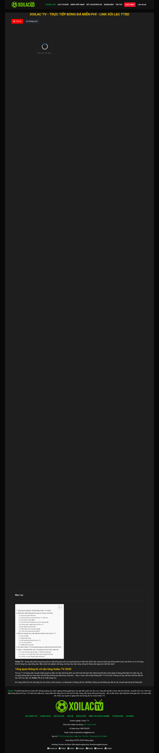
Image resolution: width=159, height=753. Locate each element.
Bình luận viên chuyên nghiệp (30, 629)
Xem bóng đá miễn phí (28, 615)
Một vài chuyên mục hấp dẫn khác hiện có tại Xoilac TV (37, 633)
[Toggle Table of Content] (58, 607)
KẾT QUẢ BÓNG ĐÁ (94, 4)
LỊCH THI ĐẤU (63, 4)
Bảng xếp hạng (26, 638)
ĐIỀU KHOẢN (59, 716)
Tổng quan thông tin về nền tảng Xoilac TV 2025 (34, 610)
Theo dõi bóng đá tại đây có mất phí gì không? (36, 652)
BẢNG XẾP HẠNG (78, 4)
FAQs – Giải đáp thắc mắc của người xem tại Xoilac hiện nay (38, 649)
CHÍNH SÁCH (45, 716)
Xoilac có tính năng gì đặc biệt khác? (33, 656)
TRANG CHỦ (50, 4)
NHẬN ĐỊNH (109, 4)
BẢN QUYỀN (81, 716)
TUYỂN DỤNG (117, 716)
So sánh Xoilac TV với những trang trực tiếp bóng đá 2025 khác (39, 647)
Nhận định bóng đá (27, 645)
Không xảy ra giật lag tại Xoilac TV (32, 624)
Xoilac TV (36, 678)
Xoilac (17, 662)
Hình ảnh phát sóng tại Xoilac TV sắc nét (34, 618)
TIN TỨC (118, 4)
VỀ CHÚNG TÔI (31, 716)
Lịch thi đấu (24, 636)
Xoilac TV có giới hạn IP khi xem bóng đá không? (37, 654)
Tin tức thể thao (26, 642)
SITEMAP (130, 716)
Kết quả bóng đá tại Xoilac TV (31, 640)
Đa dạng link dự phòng (28, 627)
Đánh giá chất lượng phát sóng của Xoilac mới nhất (35, 613)
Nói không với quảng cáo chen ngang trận (35, 622)
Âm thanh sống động (28, 620)
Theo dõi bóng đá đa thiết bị (30, 631)
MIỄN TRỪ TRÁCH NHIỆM (99, 716)
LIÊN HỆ (70, 716)
